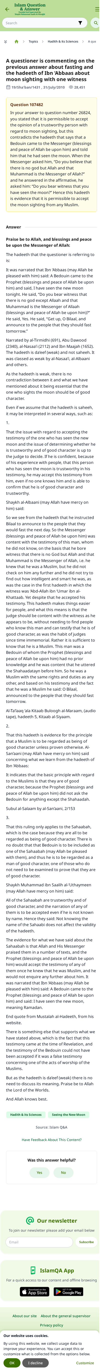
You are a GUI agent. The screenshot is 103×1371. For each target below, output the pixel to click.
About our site (24, 1315)
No (63, 1172)
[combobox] (41, 23)
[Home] (16, 41)
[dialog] (49, 1350)
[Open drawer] (97, 9)
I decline (35, 1362)
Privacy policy (51, 1325)
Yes (39, 1172)
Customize (85, 1362)
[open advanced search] (80, 22)
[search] (95, 23)
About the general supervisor (65, 1315)
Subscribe (86, 1242)
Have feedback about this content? (52, 1139)
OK (12, 1362)
